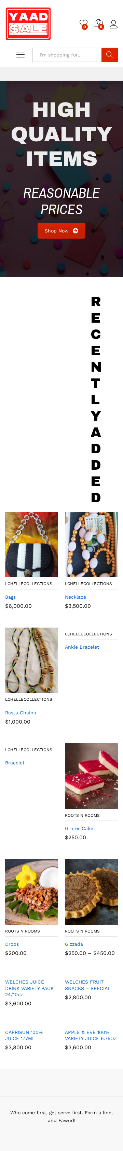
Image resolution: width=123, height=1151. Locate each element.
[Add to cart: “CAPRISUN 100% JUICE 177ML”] (15, 1021)
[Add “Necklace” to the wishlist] (106, 573)
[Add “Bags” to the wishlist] (46, 573)
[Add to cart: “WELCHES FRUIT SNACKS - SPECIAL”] (75, 970)
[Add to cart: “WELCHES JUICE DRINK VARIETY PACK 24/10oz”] (15, 970)
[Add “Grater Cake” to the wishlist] (106, 805)
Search (109, 55)
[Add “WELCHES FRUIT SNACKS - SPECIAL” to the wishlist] (106, 970)
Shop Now (57, 230)
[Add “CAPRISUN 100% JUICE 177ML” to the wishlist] (46, 1021)
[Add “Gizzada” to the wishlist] (106, 920)
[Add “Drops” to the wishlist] (46, 920)
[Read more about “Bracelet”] (15, 739)
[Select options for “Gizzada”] (75, 920)
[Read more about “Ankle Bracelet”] (75, 623)
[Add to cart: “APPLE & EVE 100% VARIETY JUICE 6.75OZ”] (75, 1021)
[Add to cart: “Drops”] (15, 920)
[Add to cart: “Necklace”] (75, 573)
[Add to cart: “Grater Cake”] (75, 805)
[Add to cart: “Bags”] (15, 573)
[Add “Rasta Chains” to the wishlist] (46, 689)
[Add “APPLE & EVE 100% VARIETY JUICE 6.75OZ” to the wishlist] (106, 1021)
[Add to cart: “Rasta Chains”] (15, 689)
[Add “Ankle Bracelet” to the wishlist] (106, 623)
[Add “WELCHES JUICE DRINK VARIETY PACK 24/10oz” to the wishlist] (46, 970)
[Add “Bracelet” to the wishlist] (46, 739)
